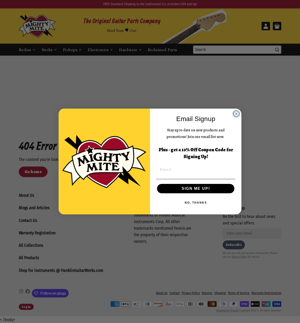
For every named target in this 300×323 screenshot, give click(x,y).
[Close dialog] (236, 114)
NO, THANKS (196, 202)
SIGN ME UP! (196, 188)
